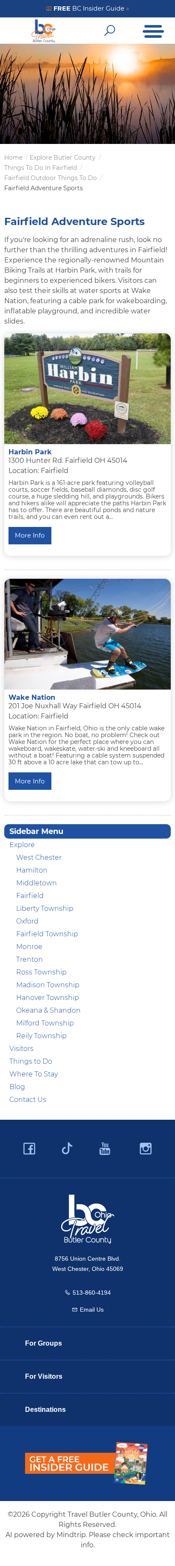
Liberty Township (44, 908)
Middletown (36, 883)
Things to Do (30, 1061)
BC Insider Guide (90, 8)
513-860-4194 (92, 1292)
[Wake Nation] (87, 634)
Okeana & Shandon (48, 1010)
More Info (30, 535)
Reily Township (41, 1036)
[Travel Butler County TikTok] (67, 1145)
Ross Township (41, 972)
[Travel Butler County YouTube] (105, 1149)
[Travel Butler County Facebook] (29, 1149)
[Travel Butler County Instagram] (145, 1149)
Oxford (27, 921)
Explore (22, 845)
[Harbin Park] (87, 388)
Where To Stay (33, 1074)
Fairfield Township (47, 934)
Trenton (29, 959)
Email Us (92, 1309)
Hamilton (32, 870)
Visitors (21, 1049)
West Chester (39, 857)
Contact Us (27, 1100)
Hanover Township (47, 998)
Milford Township (45, 1023)
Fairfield (30, 896)
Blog (17, 1087)
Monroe (29, 947)
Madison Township (47, 985)
